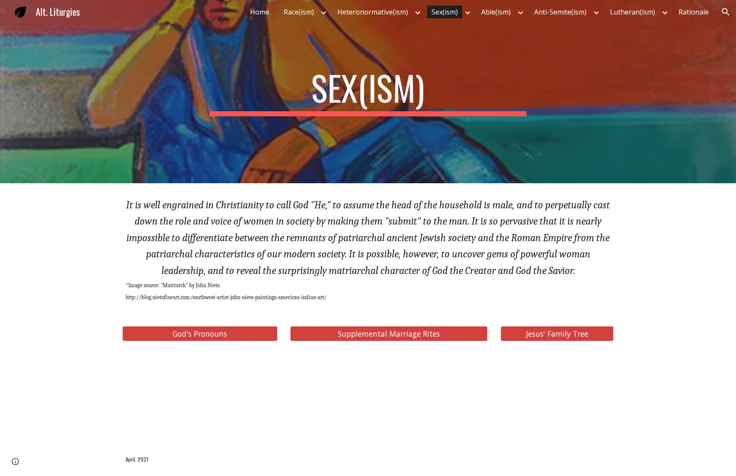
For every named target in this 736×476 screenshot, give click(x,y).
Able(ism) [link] (496, 12)
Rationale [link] (693, 12)
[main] (368, 91)
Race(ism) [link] (299, 12)
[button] (726, 12)
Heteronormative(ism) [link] (372, 12)
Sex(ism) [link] (444, 12)
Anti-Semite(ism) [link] (560, 12)
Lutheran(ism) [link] (632, 12)
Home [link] (259, 12)
